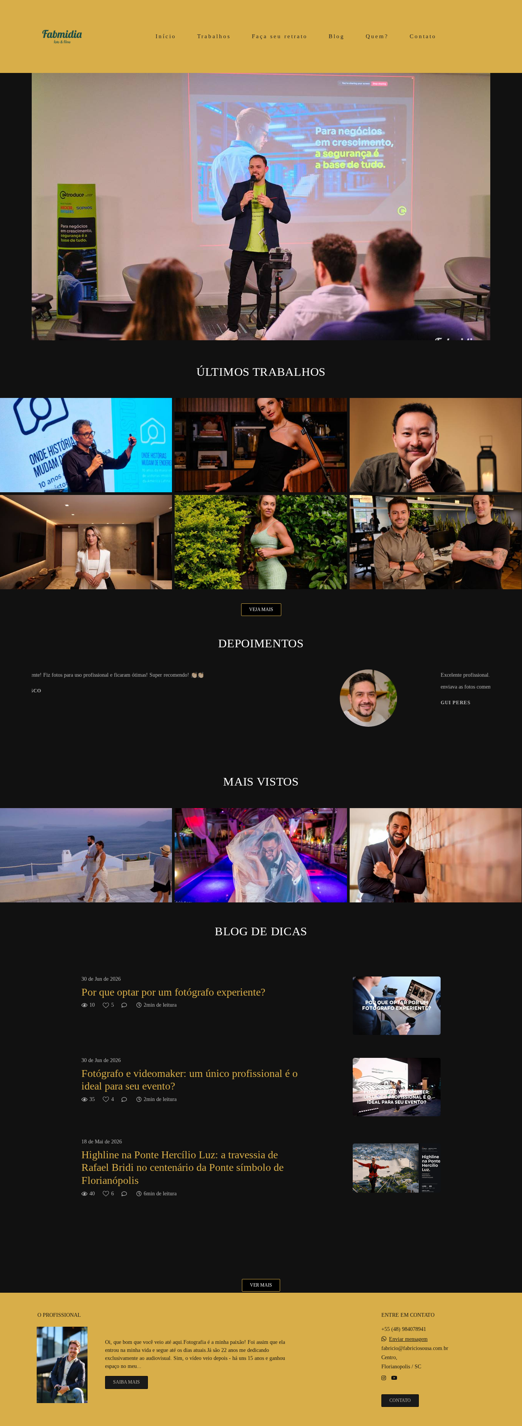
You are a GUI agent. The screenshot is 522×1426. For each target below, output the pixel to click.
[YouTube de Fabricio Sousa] (394, 1378)
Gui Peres (212, 702)
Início (166, 36)
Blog (337, 36)
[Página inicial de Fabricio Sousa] (62, 36)
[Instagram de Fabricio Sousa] (383, 1378)
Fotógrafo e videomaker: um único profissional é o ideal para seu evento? (189, 1079)
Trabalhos (214, 36)
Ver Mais (261, 1285)
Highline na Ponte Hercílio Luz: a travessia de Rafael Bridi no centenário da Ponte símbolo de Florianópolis (182, 1167)
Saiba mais (126, 1382)
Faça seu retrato (280, 36)
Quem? (377, 36)
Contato (423, 36)
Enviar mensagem (408, 1339)
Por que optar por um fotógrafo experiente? (173, 992)
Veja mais (261, 609)
